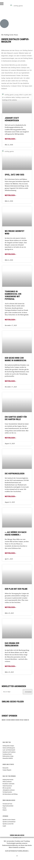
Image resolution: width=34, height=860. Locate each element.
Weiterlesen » (10, 139)
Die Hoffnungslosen (14, 473)
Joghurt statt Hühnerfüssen (12, 119)
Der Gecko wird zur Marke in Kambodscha (15, 359)
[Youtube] (10, 706)
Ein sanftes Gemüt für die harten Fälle (16, 418)
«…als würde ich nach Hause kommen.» (15, 533)
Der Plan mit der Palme (16, 589)
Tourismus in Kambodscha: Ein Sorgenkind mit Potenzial (13, 295)
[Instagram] (23, 706)
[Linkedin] (17, 706)
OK (17, 855)
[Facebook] (4, 706)
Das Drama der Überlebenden (12, 644)
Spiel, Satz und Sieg (14, 174)
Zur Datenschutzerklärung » (17, 851)
